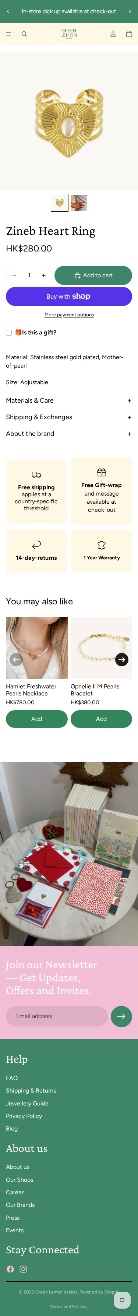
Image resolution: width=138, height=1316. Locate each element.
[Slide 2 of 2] (79, 203)
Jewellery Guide (27, 1103)
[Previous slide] (8, 11)
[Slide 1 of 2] (60, 203)
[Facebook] (10, 1268)
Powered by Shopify (99, 1292)
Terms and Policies (69, 1306)
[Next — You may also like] (121, 659)
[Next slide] (130, 11)
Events (15, 1230)
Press (13, 1217)
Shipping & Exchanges (39, 417)
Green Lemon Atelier (56, 1292)
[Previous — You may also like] (16, 659)
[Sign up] (121, 1016)
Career (15, 1192)
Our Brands (20, 1204)
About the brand (30, 434)
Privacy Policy (24, 1115)
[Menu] (8, 33)
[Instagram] (23, 1268)
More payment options (69, 314)
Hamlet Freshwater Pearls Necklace (31, 690)
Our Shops (19, 1179)
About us (17, 1166)
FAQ (12, 1077)
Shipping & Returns (31, 1090)
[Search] (24, 34)
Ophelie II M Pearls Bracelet (95, 690)
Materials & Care (30, 400)
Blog (12, 1128)
